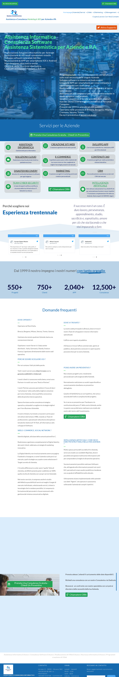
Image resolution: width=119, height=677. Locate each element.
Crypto (95, 17)
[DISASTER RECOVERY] (8, 173)
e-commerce (63, 156)
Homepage (67, 12)
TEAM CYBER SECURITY (26, 182)
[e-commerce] (45, 160)
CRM (100, 170)
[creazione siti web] (45, 146)
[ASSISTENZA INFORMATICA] (8, 147)
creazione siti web (63, 144)
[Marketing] (45, 173)
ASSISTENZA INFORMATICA (26, 146)
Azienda (76, 12)
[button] (10, 247)
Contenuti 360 (100, 156)
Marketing (99, 12)
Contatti (115, 17)
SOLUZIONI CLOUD (25, 156)
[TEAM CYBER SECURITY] (8, 186)
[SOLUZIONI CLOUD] (8, 159)
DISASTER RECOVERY (25, 170)
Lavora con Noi (105, 17)
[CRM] (83, 173)
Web (90, 12)
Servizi (82, 12)
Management (111, 12)
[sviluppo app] (83, 147)
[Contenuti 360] (83, 159)
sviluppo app (100, 144)
